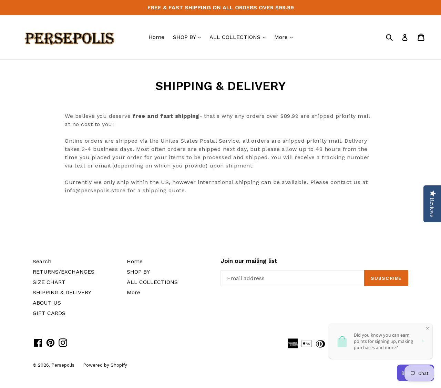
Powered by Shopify (105, 365)
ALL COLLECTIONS (239, 36)
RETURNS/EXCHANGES (63, 271)
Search (42, 261)
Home (156, 37)
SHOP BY (188, 36)
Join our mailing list (248, 260)
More (285, 36)
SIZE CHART (49, 282)
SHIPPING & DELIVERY (62, 292)
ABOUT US (47, 302)
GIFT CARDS (49, 313)
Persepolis (62, 365)
